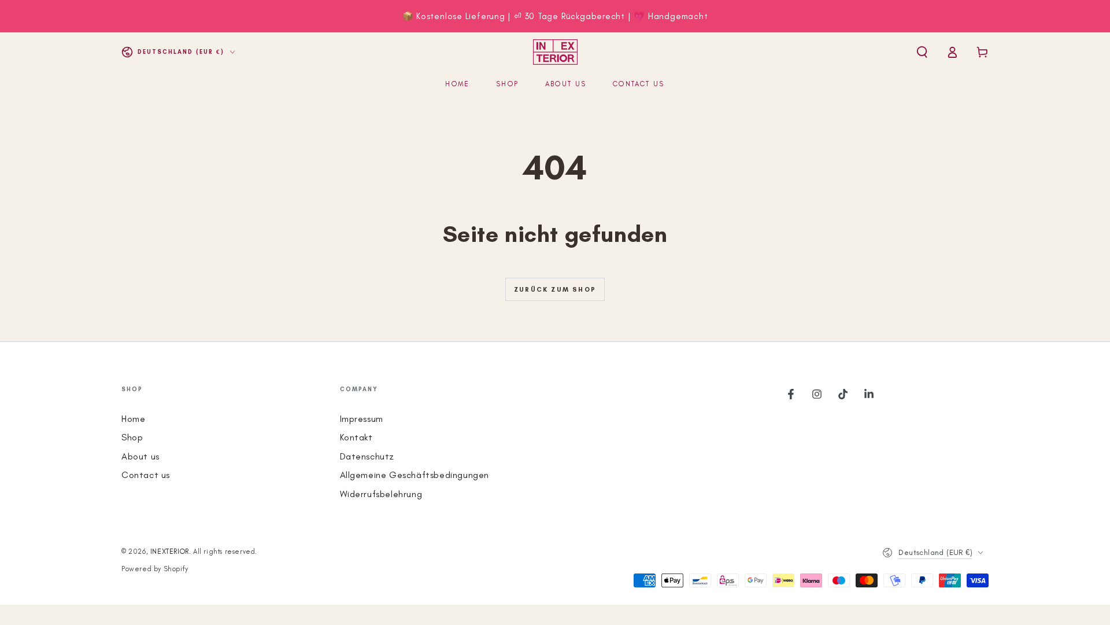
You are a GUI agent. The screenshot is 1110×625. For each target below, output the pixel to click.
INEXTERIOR (169, 551)
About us (140, 456)
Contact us (145, 474)
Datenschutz (367, 456)
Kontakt (356, 437)
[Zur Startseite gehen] (555, 52)
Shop (132, 437)
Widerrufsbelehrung (381, 493)
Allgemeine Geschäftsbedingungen (415, 474)
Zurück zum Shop (555, 289)
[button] (922, 52)
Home (133, 418)
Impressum (361, 418)
